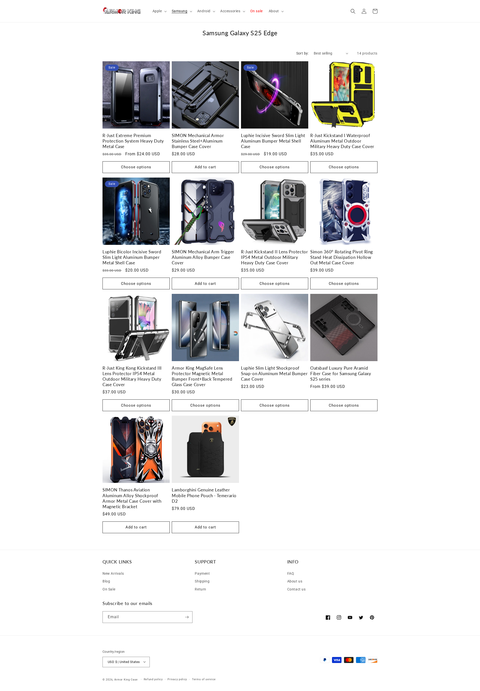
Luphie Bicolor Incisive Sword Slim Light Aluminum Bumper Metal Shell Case (131, 257)
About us (294, 581)
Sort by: (302, 53)
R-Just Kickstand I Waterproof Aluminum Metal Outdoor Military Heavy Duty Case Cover (342, 141)
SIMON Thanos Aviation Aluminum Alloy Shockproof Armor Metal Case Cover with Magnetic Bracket (131, 498)
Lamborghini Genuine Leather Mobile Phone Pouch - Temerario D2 (204, 495)
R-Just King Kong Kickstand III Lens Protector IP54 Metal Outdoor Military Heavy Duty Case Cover (132, 376)
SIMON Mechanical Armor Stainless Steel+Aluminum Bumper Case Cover (198, 141)
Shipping (202, 581)
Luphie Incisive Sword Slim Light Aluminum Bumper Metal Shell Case (273, 141)
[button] (159, 11)
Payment (202, 573)
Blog (106, 581)
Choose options (136, 167)
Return (200, 589)
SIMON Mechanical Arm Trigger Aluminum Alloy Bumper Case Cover (203, 257)
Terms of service (204, 679)
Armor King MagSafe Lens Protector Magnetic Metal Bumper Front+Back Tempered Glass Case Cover (202, 376)
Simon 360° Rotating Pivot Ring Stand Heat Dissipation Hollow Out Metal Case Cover (341, 257)
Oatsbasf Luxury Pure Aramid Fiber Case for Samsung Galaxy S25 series (340, 373)
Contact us (296, 589)
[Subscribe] (186, 617)
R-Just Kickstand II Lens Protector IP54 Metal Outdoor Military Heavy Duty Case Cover (274, 257)
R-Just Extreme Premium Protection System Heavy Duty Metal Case (133, 141)
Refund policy (153, 679)
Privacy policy (177, 679)
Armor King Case (126, 679)
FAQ (290, 573)
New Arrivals (113, 573)
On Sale (108, 589)
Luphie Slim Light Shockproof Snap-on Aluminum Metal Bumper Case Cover (274, 373)
